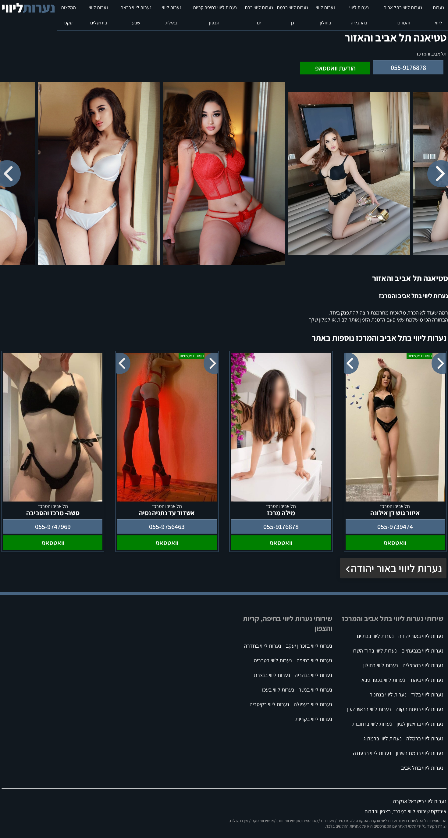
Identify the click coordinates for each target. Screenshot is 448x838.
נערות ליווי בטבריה (273, 660)
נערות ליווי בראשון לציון (419, 723)
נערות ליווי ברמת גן (292, 15)
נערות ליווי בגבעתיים (422, 650)
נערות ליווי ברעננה (372, 753)
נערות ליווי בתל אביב (422, 767)
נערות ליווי (438, 15)
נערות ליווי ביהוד (426, 679)
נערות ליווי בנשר (315, 689)
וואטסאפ (395, 542)
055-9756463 (167, 526)
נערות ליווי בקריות (313, 718)
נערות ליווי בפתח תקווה (419, 709)
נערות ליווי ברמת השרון (419, 753)
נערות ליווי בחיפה (314, 660)
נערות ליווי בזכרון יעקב (309, 645)
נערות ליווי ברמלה (424, 738)
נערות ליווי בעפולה (313, 704)
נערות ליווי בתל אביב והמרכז (403, 15)
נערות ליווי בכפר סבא (383, 679)
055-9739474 (395, 526)
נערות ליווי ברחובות (372, 723)
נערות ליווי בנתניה (388, 694)
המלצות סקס (68, 15)
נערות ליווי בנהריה (313, 674)
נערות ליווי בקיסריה (269, 704)
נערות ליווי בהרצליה (359, 15)
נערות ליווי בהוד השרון (374, 650)
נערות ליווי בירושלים (98, 15)
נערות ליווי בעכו (278, 689)
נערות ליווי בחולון (325, 15)
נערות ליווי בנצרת (272, 674)
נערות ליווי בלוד (427, 694)
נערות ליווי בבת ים (259, 15)
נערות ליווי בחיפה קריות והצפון (215, 15)
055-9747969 (53, 526)
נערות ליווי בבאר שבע (136, 15)
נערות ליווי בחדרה (262, 645)
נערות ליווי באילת (171, 15)
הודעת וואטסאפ (335, 68)
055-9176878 (408, 67)
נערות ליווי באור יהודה (396, 568)
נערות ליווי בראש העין (369, 709)
